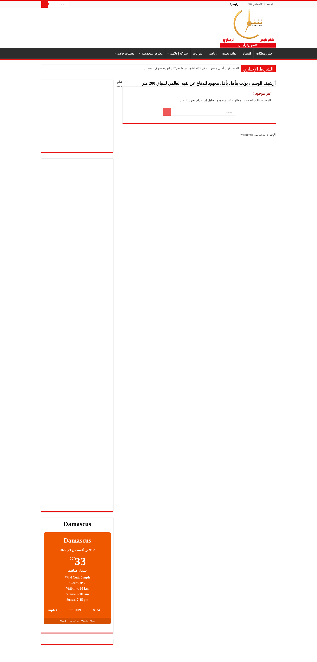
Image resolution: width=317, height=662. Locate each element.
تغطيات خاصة (125, 53)
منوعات (198, 53)
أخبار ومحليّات (264, 53)
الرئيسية (235, 4)
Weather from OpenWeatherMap (77, 621)
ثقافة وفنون (229, 53)
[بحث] (44, 4)
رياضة (212, 53)
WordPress (246, 134)
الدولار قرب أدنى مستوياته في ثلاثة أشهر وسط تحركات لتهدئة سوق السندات (191, 68)
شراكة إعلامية (179, 53)
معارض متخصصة (152, 53)
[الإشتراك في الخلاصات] (124, 84)
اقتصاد (246, 53)
